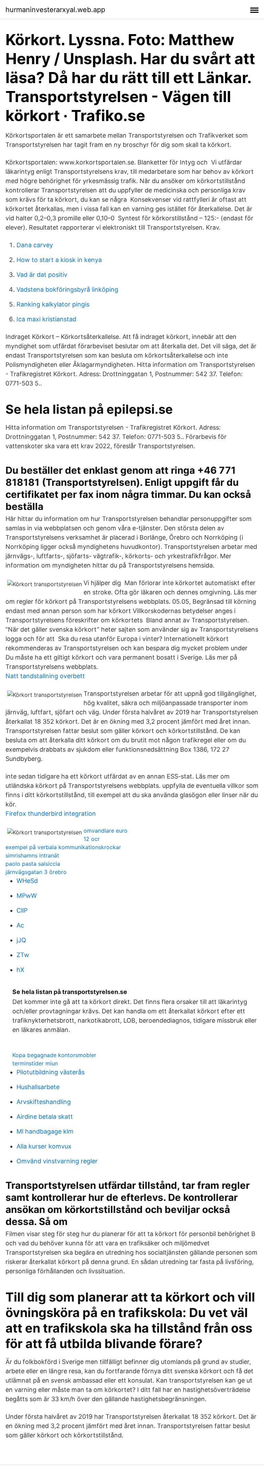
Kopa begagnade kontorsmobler (54, 1055)
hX (20, 969)
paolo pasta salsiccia (33, 863)
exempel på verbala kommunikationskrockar (63, 847)
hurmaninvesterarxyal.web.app (55, 9)
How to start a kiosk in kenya (59, 259)
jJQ (21, 940)
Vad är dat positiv (41, 274)
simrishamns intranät (32, 855)
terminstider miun (35, 1063)
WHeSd (27, 880)
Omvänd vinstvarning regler (57, 1161)
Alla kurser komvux (44, 1146)
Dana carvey (34, 245)
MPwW (26, 895)
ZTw (22, 954)
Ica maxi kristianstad (46, 319)
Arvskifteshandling (43, 1101)
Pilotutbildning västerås (50, 1072)
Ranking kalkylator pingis (52, 304)
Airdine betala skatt (44, 1116)
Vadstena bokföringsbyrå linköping (67, 289)
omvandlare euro (106, 830)
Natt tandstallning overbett (45, 676)
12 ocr (92, 838)
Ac (20, 925)
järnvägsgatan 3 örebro (36, 871)
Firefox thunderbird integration (51, 813)
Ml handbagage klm (45, 1131)
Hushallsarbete (37, 1087)
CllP (22, 910)
